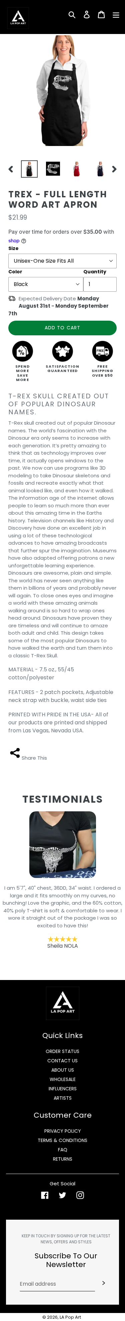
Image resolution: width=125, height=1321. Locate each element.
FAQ (62, 1149)
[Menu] (116, 14)
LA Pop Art (70, 1317)
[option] (27, 169)
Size (13, 248)
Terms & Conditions (62, 1140)
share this (34, 757)
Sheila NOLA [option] (62, 917)
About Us (62, 1070)
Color (15, 271)
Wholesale (63, 1079)
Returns (62, 1159)
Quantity (94, 271)
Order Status (62, 1051)
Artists (63, 1098)
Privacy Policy (62, 1131)
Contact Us (62, 1060)
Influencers (63, 1088)
